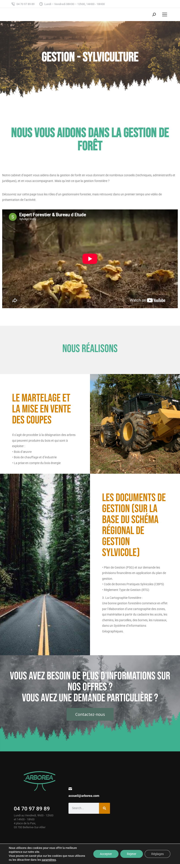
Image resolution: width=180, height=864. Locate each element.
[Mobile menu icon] (164, 14)
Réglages (157, 854)
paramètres (49, 859)
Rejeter (131, 854)
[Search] (104, 808)
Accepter (106, 854)
